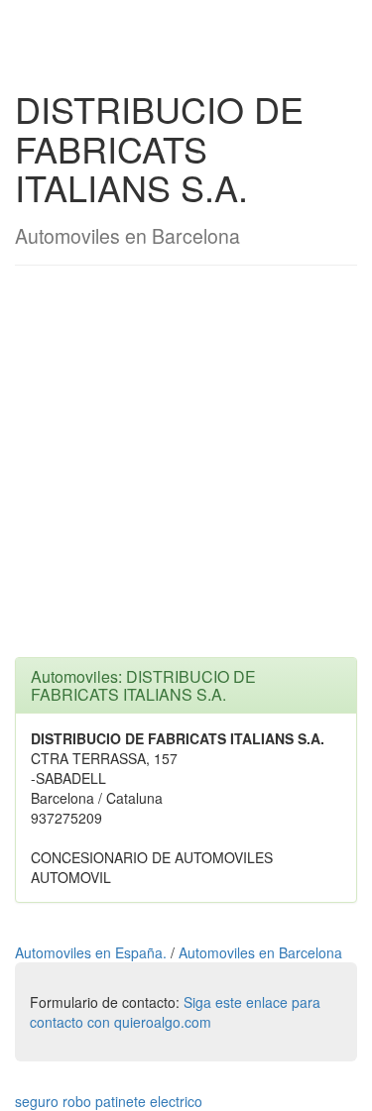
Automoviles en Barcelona (260, 952)
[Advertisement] (186, 471)
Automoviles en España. (93, 952)
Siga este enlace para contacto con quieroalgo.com (175, 1012)
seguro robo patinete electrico (108, 1101)
